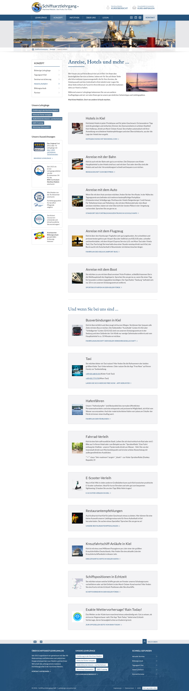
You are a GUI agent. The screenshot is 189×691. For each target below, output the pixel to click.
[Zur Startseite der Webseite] (55, 7)
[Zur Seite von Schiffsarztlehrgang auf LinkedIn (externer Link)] (136, 18)
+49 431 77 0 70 (92, 378)
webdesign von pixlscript (67, 688)
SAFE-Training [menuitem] (38, 123)
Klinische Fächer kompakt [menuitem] (42, 115)
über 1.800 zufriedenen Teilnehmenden (52, 152)
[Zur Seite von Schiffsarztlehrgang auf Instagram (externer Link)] (131, 18)
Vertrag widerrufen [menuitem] (150, 688)
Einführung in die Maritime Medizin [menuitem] (45, 110)
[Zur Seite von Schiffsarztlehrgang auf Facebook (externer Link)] (140, 18)
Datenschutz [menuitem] (129, 688)
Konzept (39, 63)
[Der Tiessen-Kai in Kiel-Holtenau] (141, 82)
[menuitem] (47, 70)
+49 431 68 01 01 (93, 374)
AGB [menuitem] (139, 688)
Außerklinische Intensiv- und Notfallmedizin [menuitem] (48, 119)
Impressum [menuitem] (118, 688)
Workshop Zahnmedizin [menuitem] (41, 127)
